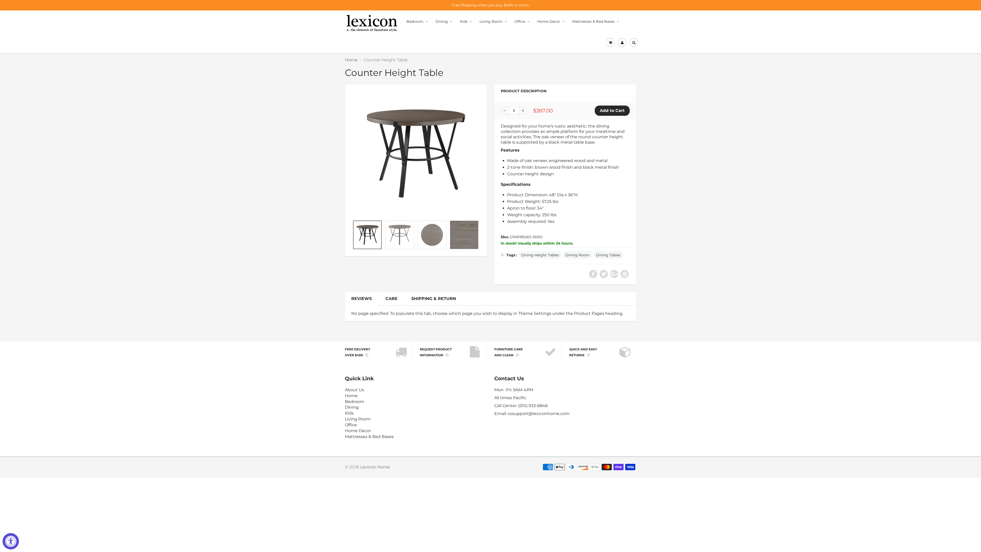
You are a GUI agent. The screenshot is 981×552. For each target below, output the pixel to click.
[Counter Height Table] (415, 153)
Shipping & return (433, 298)
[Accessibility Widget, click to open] (11, 541)
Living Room (491, 21)
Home (351, 59)
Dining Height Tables (540, 255)
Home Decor (548, 21)
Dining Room (577, 255)
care (392, 298)
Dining (442, 21)
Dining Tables (608, 255)
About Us (354, 389)
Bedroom (415, 21)
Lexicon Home (375, 467)
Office (520, 21)
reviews (361, 298)
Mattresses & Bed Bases (593, 21)
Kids (464, 21)
